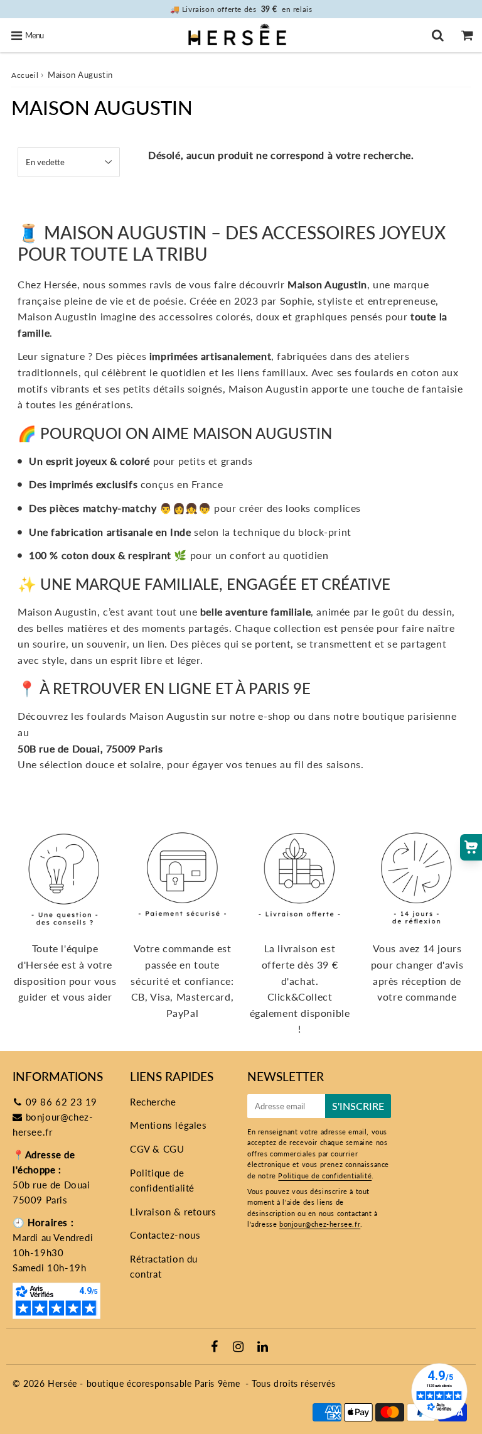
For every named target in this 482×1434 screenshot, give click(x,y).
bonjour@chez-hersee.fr (319, 1224)
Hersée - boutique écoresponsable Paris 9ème (144, 1383)
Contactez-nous (165, 1235)
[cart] (467, 35)
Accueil (24, 75)
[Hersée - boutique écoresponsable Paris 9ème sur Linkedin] (263, 1347)
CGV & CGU (157, 1148)
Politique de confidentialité (162, 1180)
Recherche (153, 1101)
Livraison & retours (173, 1211)
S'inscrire (358, 1106)
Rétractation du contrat (164, 1266)
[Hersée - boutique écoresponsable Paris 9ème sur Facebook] (216, 1347)
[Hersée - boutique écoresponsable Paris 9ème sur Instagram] (240, 1347)
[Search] (438, 35)
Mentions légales (168, 1125)
